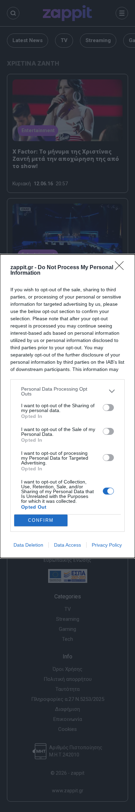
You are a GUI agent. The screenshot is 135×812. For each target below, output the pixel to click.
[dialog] (67, 406)
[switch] (108, 407)
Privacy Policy (107, 545)
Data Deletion (28, 545)
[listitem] (67, 391)
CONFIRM (41, 520)
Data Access (67, 545)
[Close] (121, 267)
